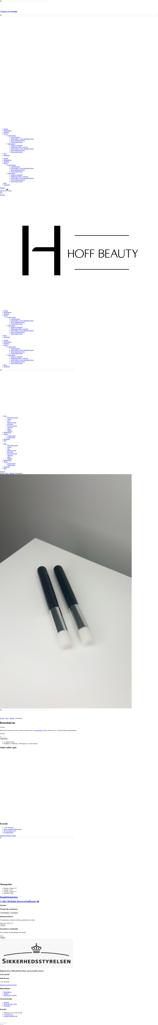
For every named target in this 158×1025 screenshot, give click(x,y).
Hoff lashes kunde (12, 417)
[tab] (5, 913)
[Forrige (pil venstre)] (0, 1024)
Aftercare (10, 427)
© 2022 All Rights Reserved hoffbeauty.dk (19, 901)
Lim (8, 421)
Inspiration (7, 155)
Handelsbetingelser (9, 897)
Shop (5, 416)
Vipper (9, 419)
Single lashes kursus (17, 142)
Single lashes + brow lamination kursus (22, 139)
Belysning (10, 424)
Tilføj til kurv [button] (18, 763)
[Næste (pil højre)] (2, 1024)
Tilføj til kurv (4, 738)
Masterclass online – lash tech (19, 147)
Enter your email (5, 923)
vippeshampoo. (38, 730)
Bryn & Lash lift (12, 426)
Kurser (6, 134)
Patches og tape (11, 422)
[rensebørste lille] (66, 708)
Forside (6, 129)
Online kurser (11, 144)
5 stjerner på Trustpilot (8, 11)
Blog (5, 153)
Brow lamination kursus (18, 140)
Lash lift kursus (15, 137)
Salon (9, 429)
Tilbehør (9, 431)
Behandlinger (7, 130)
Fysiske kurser (11, 135)
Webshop (6, 132)
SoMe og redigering (16, 145)
